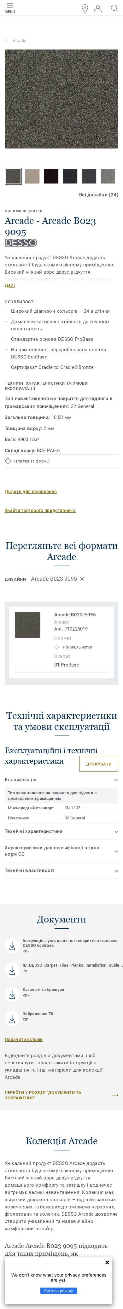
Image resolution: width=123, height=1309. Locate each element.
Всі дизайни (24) (98, 195)
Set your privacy (58, 1290)
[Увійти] (98, 8)
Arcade (19, 40)
